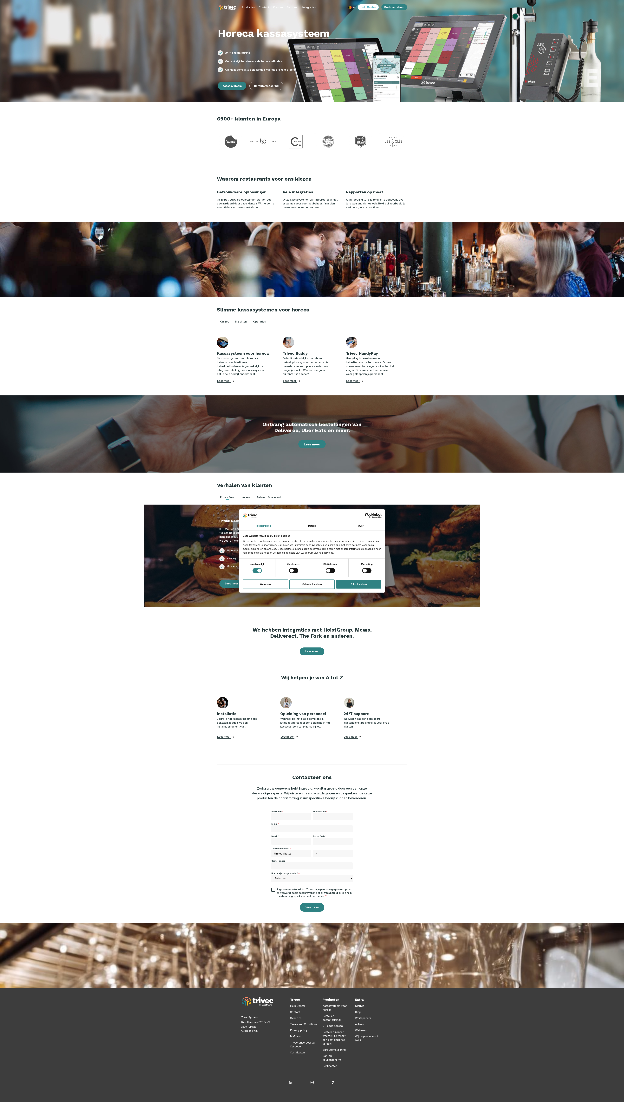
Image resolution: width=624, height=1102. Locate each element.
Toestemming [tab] (263, 525)
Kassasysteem (232, 86)
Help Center (297, 1005)
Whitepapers (363, 1018)
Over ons (295, 1018)
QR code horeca (333, 1025)
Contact (295, 1012)
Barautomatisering (266, 86)
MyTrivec (295, 1036)
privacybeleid (329, 892)
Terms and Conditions (303, 1024)
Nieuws (359, 1005)
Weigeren (265, 584)
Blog (358, 1012)
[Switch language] (351, 7)
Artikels (359, 1024)
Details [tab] (312, 525)
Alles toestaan (359, 584)
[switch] (293, 570)
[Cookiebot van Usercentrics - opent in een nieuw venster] (367, 515)
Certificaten (297, 1052)
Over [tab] (361, 525)
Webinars (361, 1030)
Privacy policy (298, 1030)
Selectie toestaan (312, 584)
